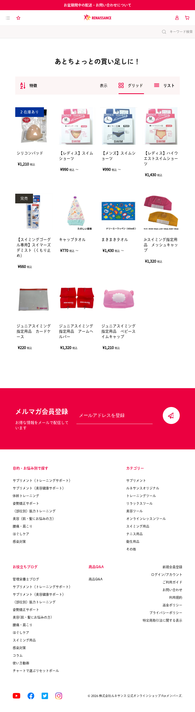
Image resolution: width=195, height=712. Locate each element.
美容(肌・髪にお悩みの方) (32, 617)
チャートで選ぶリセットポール (36, 670)
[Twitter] (44, 695)
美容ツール (134, 511)
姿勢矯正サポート (26, 503)
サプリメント (136, 480)
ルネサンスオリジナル (142, 488)
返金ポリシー (172, 605)
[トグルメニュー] (8, 17)
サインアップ (171, 415)
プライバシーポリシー (165, 612)
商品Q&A (96, 579)
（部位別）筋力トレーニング (34, 511)
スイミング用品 (137, 526)
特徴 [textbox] (33, 85)
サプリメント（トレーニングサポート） (42, 480)
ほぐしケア (21, 534)
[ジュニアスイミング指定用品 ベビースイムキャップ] (118, 298)
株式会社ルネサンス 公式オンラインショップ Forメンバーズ (140, 695)
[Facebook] (30, 695)
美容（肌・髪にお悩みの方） (34, 518)
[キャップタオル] (76, 212)
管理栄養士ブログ (26, 579)
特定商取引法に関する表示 (162, 620)
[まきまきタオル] (118, 212)
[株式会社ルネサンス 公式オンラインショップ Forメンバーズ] (97, 17)
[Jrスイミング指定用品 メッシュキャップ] (161, 212)
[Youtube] (16, 695)
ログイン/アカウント (166, 574)
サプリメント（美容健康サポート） (39, 488)
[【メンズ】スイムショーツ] (118, 126)
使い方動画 (21, 663)
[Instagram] (58, 695)
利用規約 (175, 597)
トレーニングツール (141, 495)
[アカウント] (177, 17)
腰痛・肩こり (22, 526)
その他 (131, 549)
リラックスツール (139, 503)
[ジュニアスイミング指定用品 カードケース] (34, 298)
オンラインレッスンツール (146, 518)
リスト (169, 85)
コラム (18, 655)
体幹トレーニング (26, 495)
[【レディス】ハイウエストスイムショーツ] (161, 126)
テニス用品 (134, 534)
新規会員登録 (172, 567)
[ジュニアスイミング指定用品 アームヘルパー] (76, 298)
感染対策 (19, 541)
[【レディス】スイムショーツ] (76, 126)
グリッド (136, 85)
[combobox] (28, 85)
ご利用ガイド (172, 582)
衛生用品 (132, 541)
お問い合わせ (172, 590)
